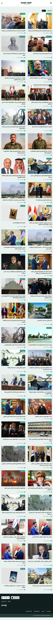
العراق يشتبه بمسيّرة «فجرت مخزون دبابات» (42, 585)
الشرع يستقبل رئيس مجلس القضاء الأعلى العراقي (14, 416)
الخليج (24, 158)
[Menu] (51, 3)
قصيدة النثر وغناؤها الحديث (19, 222)
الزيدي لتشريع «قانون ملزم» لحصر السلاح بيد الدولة (13, 512)
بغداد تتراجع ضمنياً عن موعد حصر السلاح (42, 53)
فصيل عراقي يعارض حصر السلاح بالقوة (16, 367)
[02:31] (40, 502)
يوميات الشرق (22, 36)
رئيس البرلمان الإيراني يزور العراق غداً (44, 200)
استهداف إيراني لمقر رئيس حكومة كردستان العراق (14, 200)
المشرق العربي (49, 13)
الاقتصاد (23, 109)
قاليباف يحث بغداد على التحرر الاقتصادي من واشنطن (13, 30)
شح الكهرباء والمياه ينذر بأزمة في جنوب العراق (15, 488)
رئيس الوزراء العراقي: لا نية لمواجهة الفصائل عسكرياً (40, 30)
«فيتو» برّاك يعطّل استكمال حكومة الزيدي (42, 537)
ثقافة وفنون (23, 205)
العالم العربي (23, 60)
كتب (50, 471)
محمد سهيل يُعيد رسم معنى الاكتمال (43, 416)
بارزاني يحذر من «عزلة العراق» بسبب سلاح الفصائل (14, 439)
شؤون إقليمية (22, 13)
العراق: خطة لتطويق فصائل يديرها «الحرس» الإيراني (13, 463)
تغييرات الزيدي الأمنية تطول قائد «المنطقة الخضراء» (40, 345)
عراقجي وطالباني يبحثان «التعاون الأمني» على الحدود (40, 561)
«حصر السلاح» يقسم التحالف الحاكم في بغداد (14, 392)
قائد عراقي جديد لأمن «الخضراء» (44, 320)
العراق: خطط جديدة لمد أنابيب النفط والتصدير (15, 345)
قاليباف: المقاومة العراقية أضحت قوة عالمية (42, 126)
